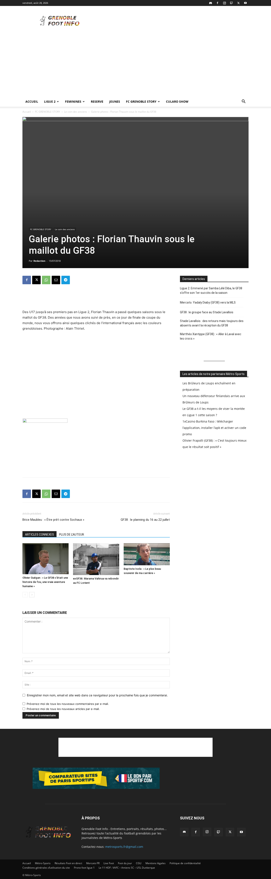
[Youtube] (245, 3)
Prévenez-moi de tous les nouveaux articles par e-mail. (63, 709)
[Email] (56, 280)
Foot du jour (125, 863)
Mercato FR (93, 863)
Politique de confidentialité (185, 863)
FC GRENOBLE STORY (141, 101)
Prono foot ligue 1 (84, 867)
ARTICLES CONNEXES (39, 534)
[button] (243, 102)
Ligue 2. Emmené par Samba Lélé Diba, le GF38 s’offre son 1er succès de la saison (211, 290)
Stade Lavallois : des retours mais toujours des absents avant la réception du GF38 (211, 323)
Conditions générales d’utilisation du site (46, 867)
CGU (138, 863)
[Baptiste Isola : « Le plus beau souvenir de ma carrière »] (147, 554)
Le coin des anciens (75, 111)
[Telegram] (65, 280)
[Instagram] (224, 3)
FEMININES (73, 101)
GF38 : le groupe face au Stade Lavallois (206, 312)
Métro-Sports (43, 863)
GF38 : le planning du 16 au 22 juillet (145, 520)
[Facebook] (217, 3)
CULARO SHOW (177, 101)
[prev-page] (25, 594)
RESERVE (97, 101)
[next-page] (32, 594)
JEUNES (114, 101)
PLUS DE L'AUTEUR (71, 534)
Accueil (31, 101)
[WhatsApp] (46, 280)
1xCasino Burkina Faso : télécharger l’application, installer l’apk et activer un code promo (214, 427)
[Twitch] (231, 3)
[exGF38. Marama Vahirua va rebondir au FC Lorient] (96, 559)
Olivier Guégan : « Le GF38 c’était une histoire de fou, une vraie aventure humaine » (45, 582)
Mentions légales (155, 863)
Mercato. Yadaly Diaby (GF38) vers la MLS (208, 302)
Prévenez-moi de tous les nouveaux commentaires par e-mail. (68, 703)
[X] (238, 3)
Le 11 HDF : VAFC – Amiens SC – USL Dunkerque (127, 867)
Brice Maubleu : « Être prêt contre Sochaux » (53, 520)
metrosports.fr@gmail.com (124, 847)
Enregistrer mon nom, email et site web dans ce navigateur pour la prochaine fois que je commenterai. (97, 695)
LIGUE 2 (49, 101)
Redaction (39, 260)
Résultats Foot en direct (68, 863)
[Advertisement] (171, 21)
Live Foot (109, 863)
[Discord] (210, 3)
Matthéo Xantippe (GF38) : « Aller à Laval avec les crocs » (210, 336)
